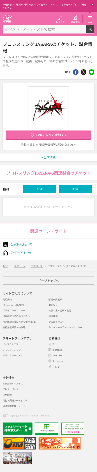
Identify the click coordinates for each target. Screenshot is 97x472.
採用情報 (7, 394)
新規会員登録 (55, 299)
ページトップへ (48, 280)
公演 (40, 189)
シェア (76, 72)
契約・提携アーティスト (15, 400)
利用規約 (7, 299)
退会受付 (53, 305)
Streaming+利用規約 (13, 305)
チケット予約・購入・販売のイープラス (7, 18)
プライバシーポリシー (14, 310)
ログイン (60, 21)
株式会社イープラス (13, 383)
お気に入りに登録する (51, 135)
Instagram (58, 361)
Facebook (58, 349)
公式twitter (19, 244)
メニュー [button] (89, 21)
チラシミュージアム (13, 355)
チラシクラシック (12, 349)
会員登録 (75, 21)
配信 (75, 189)
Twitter (83, 72)
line (91, 72)
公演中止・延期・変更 (59, 310)
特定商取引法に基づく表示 (16, 316)
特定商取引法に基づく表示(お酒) (19, 321)
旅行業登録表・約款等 (14, 327)
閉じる (92, 4)
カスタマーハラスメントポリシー (65, 327)
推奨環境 (53, 316)
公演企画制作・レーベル (15, 405)
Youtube (57, 355)
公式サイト (18, 252)
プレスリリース (10, 389)
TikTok (56, 366)
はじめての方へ (56, 321)
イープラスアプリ (12, 344)
